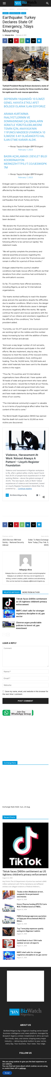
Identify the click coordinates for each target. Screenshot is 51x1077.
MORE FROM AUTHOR (31, 592)
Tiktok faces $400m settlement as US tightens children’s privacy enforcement (31, 602)
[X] (10, 40)
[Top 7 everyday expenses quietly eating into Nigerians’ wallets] (8, 931)
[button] (4, 3)
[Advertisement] (25, 508)
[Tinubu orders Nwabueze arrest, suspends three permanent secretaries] (8, 895)
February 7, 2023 (25, 150)
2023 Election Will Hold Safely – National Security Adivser (13, 542)
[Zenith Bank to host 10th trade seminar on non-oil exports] (8, 943)
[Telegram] (39, 40)
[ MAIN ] (12, 9)
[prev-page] (4, 634)
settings (22, 1068)
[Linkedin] (27, 40)
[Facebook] (4, 40)
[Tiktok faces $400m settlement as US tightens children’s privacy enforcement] (8, 603)
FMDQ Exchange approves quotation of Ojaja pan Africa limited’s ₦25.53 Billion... (31, 918)
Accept (7, 1073)
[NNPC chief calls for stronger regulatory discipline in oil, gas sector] (8, 613)
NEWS (23, 13)
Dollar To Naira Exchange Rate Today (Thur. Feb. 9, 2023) (38, 542)
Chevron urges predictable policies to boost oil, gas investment (28, 625)
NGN (17, 807)
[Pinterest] (16, 40)
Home (4, 9)
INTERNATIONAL (22, 9)
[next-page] (8, 634)
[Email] (33, 40)
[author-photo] (25, 566)
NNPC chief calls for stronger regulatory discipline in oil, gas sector (30, 613)
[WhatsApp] (22, 40)
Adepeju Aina (9, 35)
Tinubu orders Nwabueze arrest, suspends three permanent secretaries (30, 894)
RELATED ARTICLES (11, 592)
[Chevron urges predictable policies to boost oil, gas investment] (8, 624)
